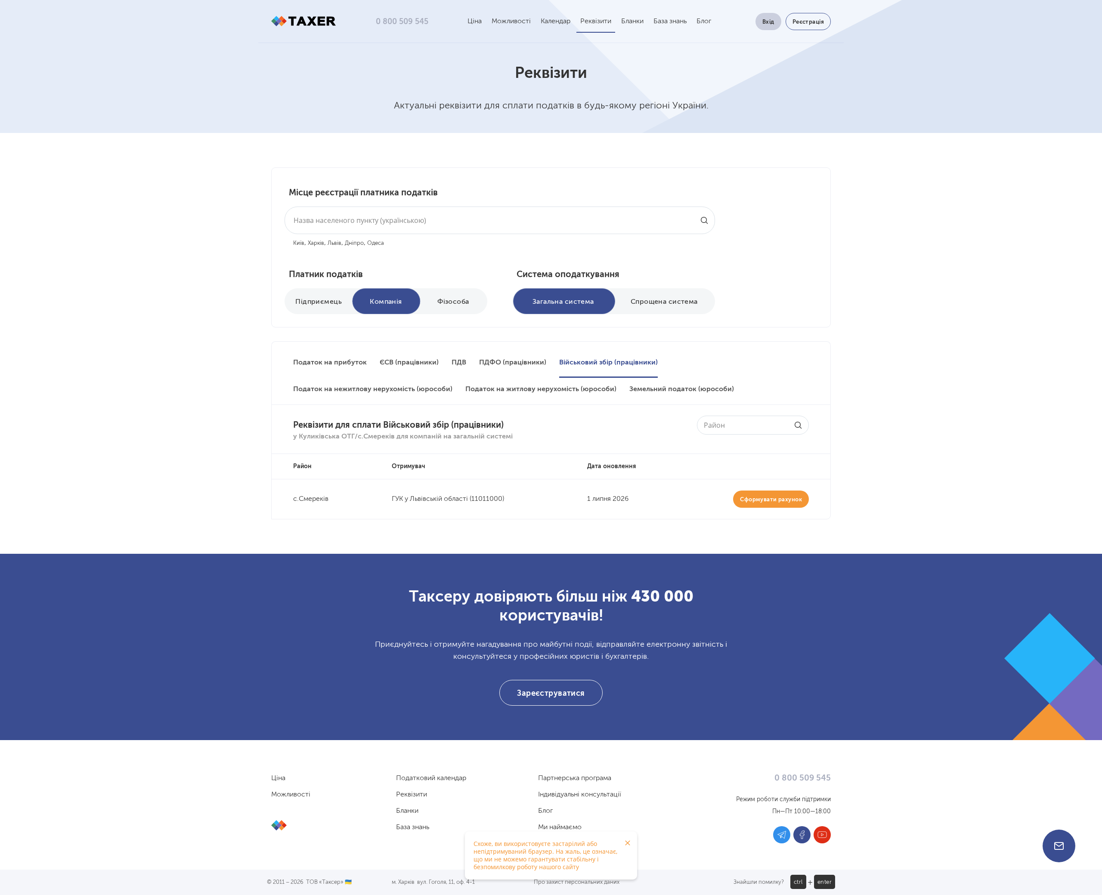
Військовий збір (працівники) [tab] (608, 362)
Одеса (375, 243)
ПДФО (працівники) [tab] (512, 362)
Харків (316, 243)
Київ (298, 243)
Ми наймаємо (560, 827)
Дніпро (354, 243)
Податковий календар (431, 778)
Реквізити (595, 21)
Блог (703, 21)
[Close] (628, 843)
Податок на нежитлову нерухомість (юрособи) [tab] (372, 389)
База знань (670, 21)
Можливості (511, 21)
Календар (555, 21)
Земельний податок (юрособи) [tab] (681, 389)
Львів (334, 243)
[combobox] (500, 220)
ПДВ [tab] (459, 362)
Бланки (632, 21)
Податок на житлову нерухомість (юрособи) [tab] (540, 389)
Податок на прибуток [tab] (330, 362)
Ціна (474, 21)
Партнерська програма (574, 778)
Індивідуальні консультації (579, 794)
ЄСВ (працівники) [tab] (409, 362)
